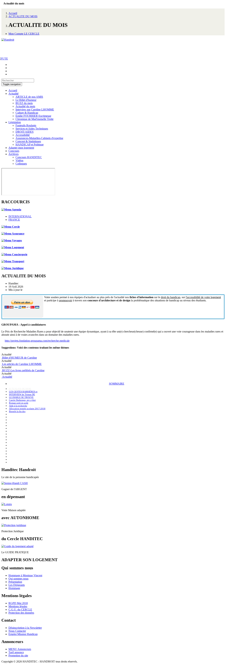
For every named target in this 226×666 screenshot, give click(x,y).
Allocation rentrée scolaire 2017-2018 (27, 408)
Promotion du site (18, 655)
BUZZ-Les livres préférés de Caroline (22, 370)
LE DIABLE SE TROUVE (21, 397)
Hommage (14, 588)
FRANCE (14, 219)
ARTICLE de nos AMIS (29, 96)
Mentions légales (17, 606)
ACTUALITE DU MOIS (22, 16)
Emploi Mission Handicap (23, 634)
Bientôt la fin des (17, 411)
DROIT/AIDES (25, 131)
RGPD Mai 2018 (18, 603)
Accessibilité (23, 134)
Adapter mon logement (21, 147)
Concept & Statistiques (28, 141)
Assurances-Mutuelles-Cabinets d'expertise (39, 138)
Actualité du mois (25, 106)
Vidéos (19, 160)
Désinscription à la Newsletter (25, 627)
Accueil (12, 13)
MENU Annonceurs (19, 649)
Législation (14, 122)
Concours (13, 150)
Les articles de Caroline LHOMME (21, 364)
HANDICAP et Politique (30, 144)
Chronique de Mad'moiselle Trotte (34, 119)
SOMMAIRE (116, 383)
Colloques (21, 163)
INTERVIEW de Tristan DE (22, 394)
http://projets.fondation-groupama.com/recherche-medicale (37, 340)
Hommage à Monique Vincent (25, 575)
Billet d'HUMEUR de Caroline (19, 357)
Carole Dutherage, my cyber (22, 400)
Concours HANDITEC (29, 157)
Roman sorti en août (18, 403)
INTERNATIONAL (20, 216)
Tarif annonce (16, 652)
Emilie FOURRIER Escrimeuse (33, 115)
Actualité (13, 93)
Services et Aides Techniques (32, 128)
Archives (13, 154)
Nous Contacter (17, 630)
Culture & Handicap (27, 112)
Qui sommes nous (18, 578)
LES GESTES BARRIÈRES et (23, 391)
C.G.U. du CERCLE (20, 609)
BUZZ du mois (24, 103)
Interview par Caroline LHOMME (35, 109)
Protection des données (21, 612)
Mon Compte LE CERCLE (23, 33)
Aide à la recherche (18, 405)
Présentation (15, 581)
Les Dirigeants (16, 584)
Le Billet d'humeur (26, 99)
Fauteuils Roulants (26, 125)
